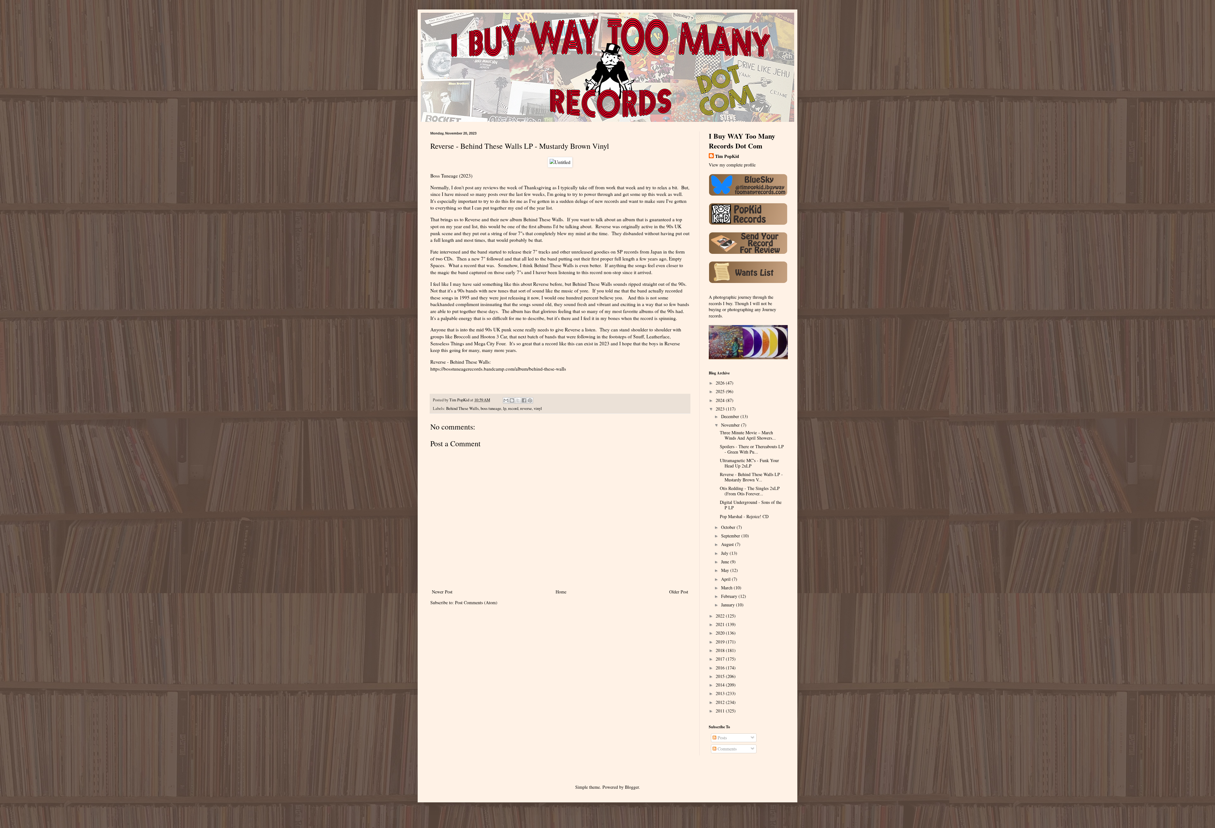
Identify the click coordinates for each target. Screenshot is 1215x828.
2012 (721, 702)
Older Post (678, 592)
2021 (721, 624)
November (731, 425)
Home (561, 592)
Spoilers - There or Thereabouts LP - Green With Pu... (752, 449)
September (731, 536)
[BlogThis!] (512, 400)
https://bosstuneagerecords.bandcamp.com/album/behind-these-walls (498, 369)
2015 (721, 676)
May (725, 570)
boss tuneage (491, 408)
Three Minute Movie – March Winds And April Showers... (748, 435)
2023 (721, 409)
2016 (721, 668)
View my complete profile (732, 165)
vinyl (538, 408)
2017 (721, 659)
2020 (721, 633)
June (725, 562)
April (726, 579)
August (728, 544)
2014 (721, 685)
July (725, 553)
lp (504, 408)
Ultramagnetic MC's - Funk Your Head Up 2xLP (749, 463)
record (513, 408)
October (729, 527)
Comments (726, 749)
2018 (721, 650)
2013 (721, 693)
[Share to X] (518, 400)
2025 (721, 391)
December (730, 416)
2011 (721, 711)
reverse (526, 408)
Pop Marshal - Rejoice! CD (744, 516)
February (729, 596)
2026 (721, 383)
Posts (721, 738)
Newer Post (442, 592)
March (727, 588)
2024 (721, 400)
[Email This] (506, 400)
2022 (721, 616)
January (728, 605)
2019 (721, 642)
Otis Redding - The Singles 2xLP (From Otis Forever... (750, 491)
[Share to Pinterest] (530, 400)
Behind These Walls (462, 408)
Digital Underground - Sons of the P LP (751, 505)
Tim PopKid (727, 156)
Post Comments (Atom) (476, 602)
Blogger (632, 787)
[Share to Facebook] (524, 400)
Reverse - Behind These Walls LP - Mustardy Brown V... (751, 477)
